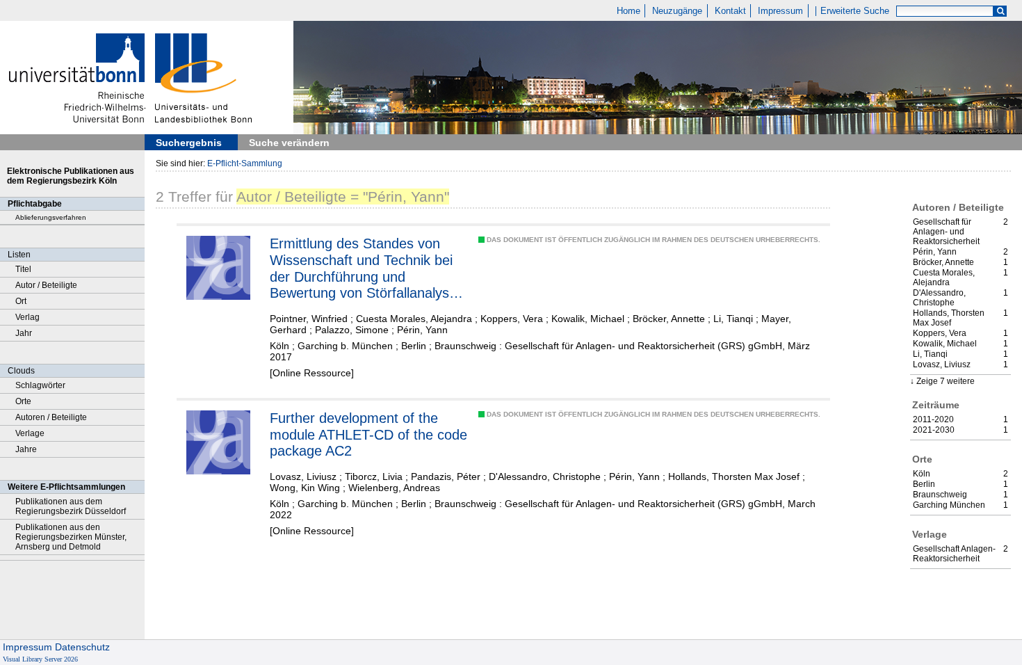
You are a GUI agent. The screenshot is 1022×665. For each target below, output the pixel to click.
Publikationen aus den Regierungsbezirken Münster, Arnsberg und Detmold (71, 537)
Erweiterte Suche (854, 11)
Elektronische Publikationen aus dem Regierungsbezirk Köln (70, 176)
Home (628, 11)
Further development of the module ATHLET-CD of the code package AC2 (368, 434)
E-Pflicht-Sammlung (244, 163)
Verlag (27, 317)
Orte (23, 401)
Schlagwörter (40, 385)
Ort (20, 301)
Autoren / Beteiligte (51, 417)
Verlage (29, 433)
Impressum (780, 11)
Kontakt (730, 11)
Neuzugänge (677, 11)
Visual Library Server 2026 (40, 659)
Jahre (26, 449)
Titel (23, 269)
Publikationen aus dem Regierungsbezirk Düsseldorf (70, 506)
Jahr (23, 333)
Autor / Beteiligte (46, 285)
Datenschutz (82, 646)
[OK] (1000, 11)
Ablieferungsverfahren (50, 217)
